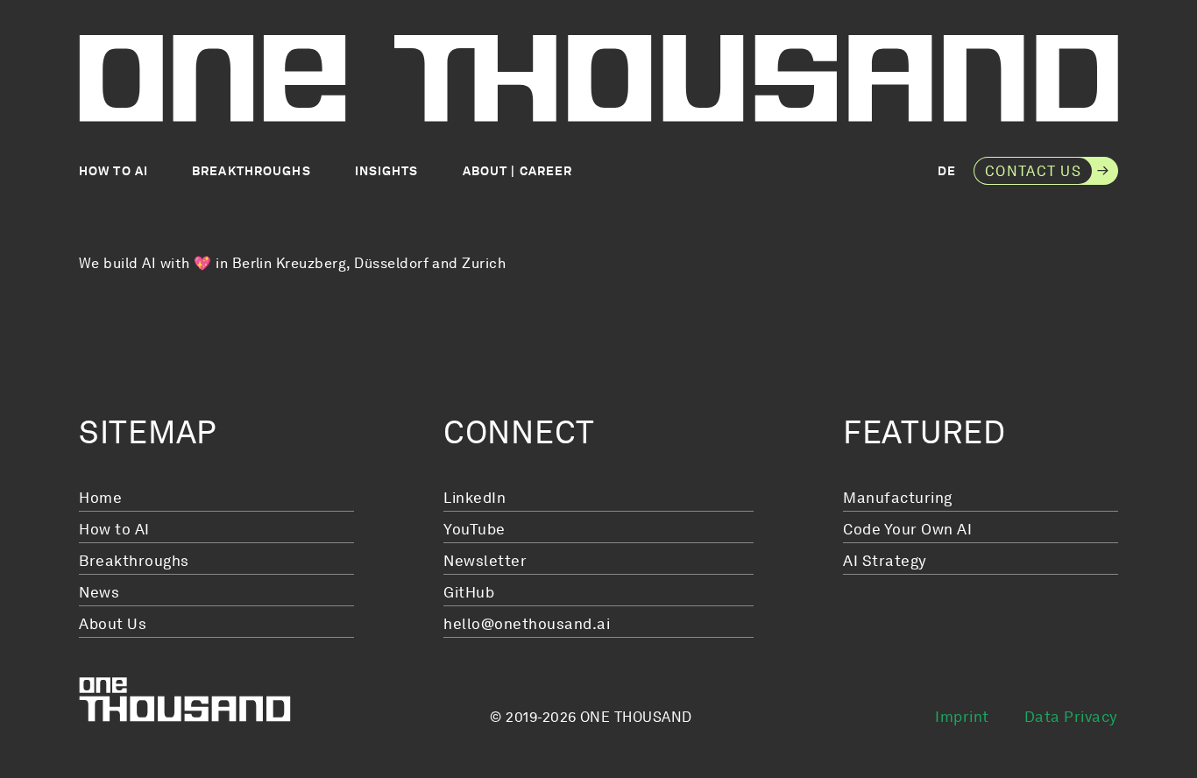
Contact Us (1033, 171)
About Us (112, 624)
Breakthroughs (251, 171)
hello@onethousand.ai (526, 624)
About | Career (518, 171)
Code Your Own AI (907, 529)
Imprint (962, 716)
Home (100, 497)
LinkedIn (474, 497)
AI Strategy (885, 560)
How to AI (113, 171)
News (99, 592)
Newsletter (485, 560)
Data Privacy (1071, 716)
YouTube (474, 529)
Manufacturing (898, 497)
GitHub (468, 592)
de (947, 171)
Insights (387, 171)
